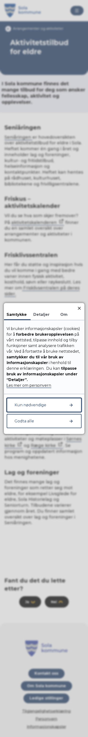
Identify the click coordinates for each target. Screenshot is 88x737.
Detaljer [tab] (41, 314)
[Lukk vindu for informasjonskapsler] (79, 308)
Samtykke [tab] (17, 314)
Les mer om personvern (29, 385)
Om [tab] (64, 314)
